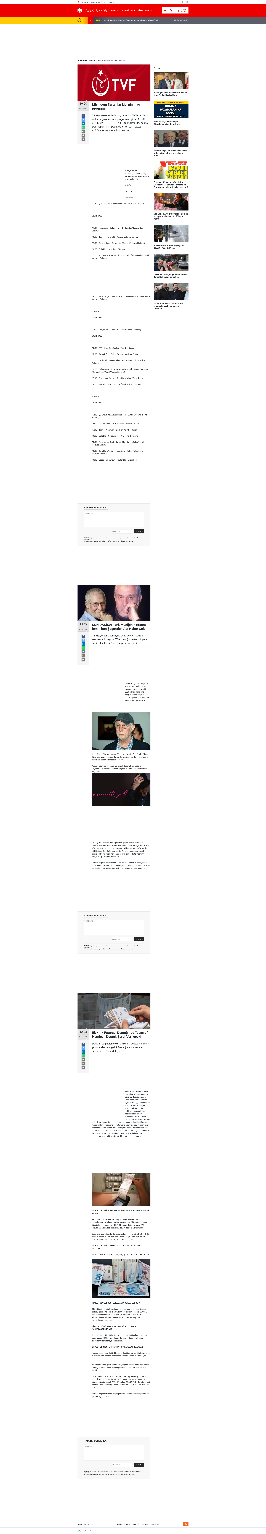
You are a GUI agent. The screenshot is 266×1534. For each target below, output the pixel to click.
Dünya (140, 10)
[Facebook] (83, 116)
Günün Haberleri (95, 2)
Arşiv (104, 2)
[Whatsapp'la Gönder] (83, 127)
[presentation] (85, 20)
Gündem (115, 10)
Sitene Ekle (112, 2)
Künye (128, 1524)
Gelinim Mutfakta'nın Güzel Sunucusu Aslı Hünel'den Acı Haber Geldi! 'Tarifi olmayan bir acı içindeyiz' (131, 20)
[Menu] (165, 10)
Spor (133, 10)
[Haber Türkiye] (92, 10)
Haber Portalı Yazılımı (88, 1531)
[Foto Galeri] (187, 2)
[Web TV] (182, 2)
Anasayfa (120, 1524)
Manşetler (85, 2)
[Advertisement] (133, 41)
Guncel (148, 10)
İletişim (135, 1524)
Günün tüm (181, 20)
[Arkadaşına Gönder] (83, 131)
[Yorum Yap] (83, 139)
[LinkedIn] (83, 123)
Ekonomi (125, 10)
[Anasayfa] (79, 2)
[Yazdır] (83, 135)
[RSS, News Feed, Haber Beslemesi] (185, 1524)
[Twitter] (83, 120)
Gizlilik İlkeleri (144, 1524)
